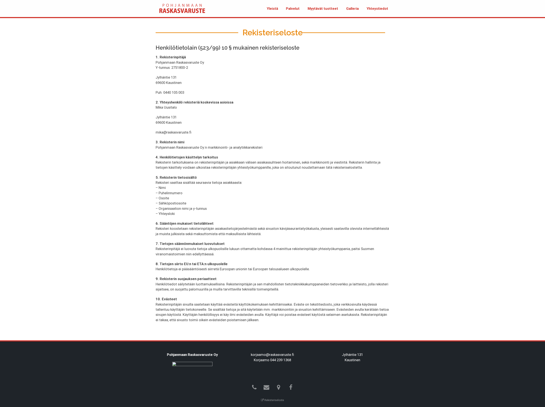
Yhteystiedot (377, 8)
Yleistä (272, 8)
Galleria (352, 8)
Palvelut (293, 8)
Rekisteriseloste (274, 400)
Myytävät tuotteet (323, 8)
